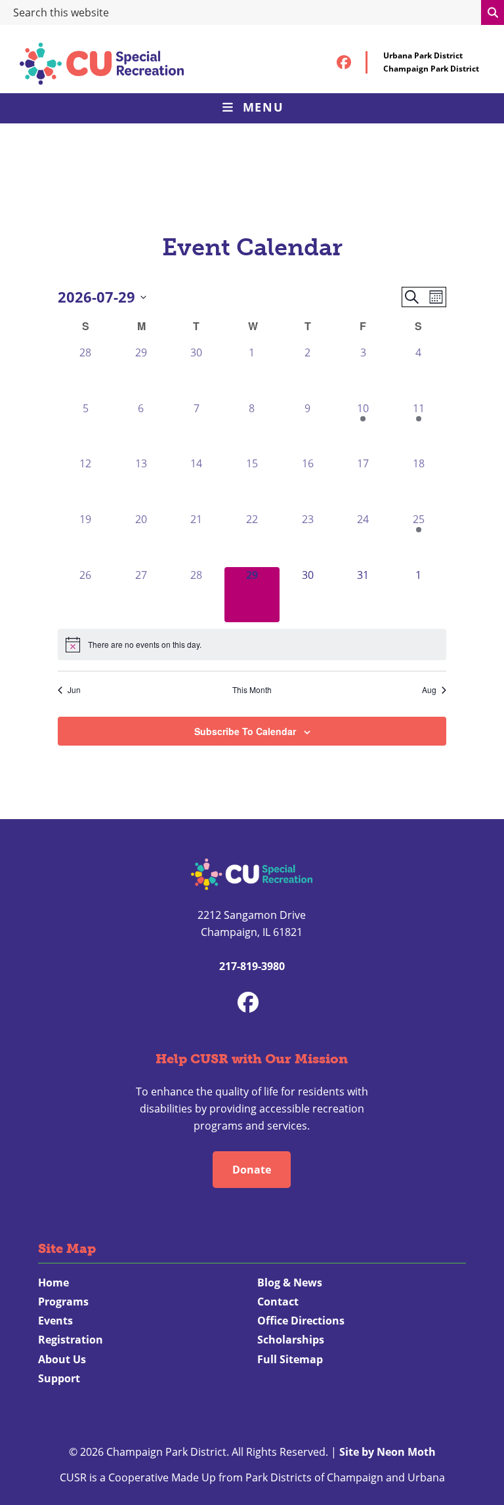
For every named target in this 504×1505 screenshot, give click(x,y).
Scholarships (290, 1339)
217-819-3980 (252, 966)
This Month (252, 690)
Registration (70, 1339)
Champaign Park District (431, 68)
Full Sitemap (290, 1359)
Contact (278, 1301)
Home (53, 1282)
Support (59, 1378)
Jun (74, 690)
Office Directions (301, 1320)
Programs (63, 1301)
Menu (263, 107)
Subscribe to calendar (245, 731)
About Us (62, 1359)
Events (55, 1320)
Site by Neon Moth (387, 1452)
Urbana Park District (423, 55)
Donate (251, 1169)
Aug (429, 690)
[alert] (252, 644)
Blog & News (289, 1282)
